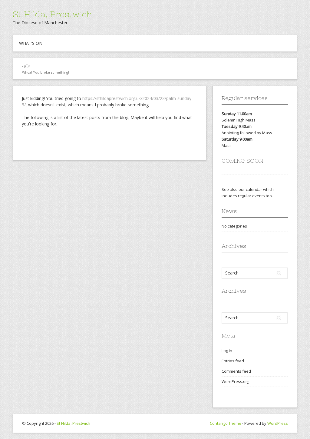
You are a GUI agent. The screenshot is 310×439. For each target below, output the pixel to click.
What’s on (30, 43)
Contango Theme (225, 423)
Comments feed (236, 371)
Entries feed (233, 361)
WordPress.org (235, 381)
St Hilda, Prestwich (52, 14)
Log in (227, 350)
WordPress (277, 423)
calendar (254, 189)
